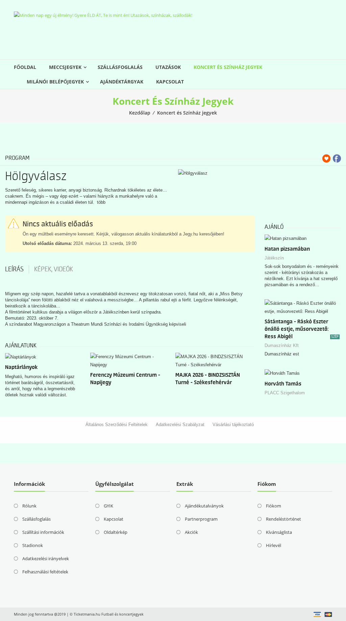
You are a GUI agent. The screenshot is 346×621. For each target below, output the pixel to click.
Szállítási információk (43, 532)
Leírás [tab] (14, 269)
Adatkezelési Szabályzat (180, 424)
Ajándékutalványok (204, 506)
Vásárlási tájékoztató (233, 424)
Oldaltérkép (115, 532)
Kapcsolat (170, 81)
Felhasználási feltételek (45, 572)
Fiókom (273, 506)
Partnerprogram (201, 519)
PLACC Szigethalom (285, 392)
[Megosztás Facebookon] (337, 158)
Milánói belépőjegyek (55, 81)
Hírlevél (273, 545)
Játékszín (274, 257)
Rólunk (29, 506)
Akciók (191, 532)
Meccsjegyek (65, 67)
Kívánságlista (279, 532)
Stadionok (32, 545)
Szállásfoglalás (120, 67)
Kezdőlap (139, 112)
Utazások (168, 67)
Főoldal (25, 67)
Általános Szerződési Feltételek (116, 424)
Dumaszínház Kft (282, 345)
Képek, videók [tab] (53, 269)
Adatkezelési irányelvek (45, 558)
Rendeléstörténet (283, 519)
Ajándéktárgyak (121, 81)
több (101, 202)
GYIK (108, 506)
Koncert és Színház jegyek (228, 67)
